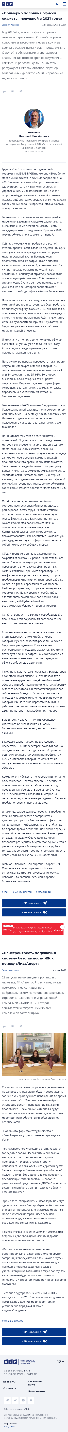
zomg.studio (9, 1426)
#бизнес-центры (22, 891)
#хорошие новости (12, 1320)
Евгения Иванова (10, 24)
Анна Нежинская (10, 969)
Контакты (9, 1381)
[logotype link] (10, 4)
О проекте (10, 1388)
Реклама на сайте (35, 1383)
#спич (5, 891)
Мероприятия (36, 1391)
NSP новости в (31, 903)
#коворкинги (43, 891)
